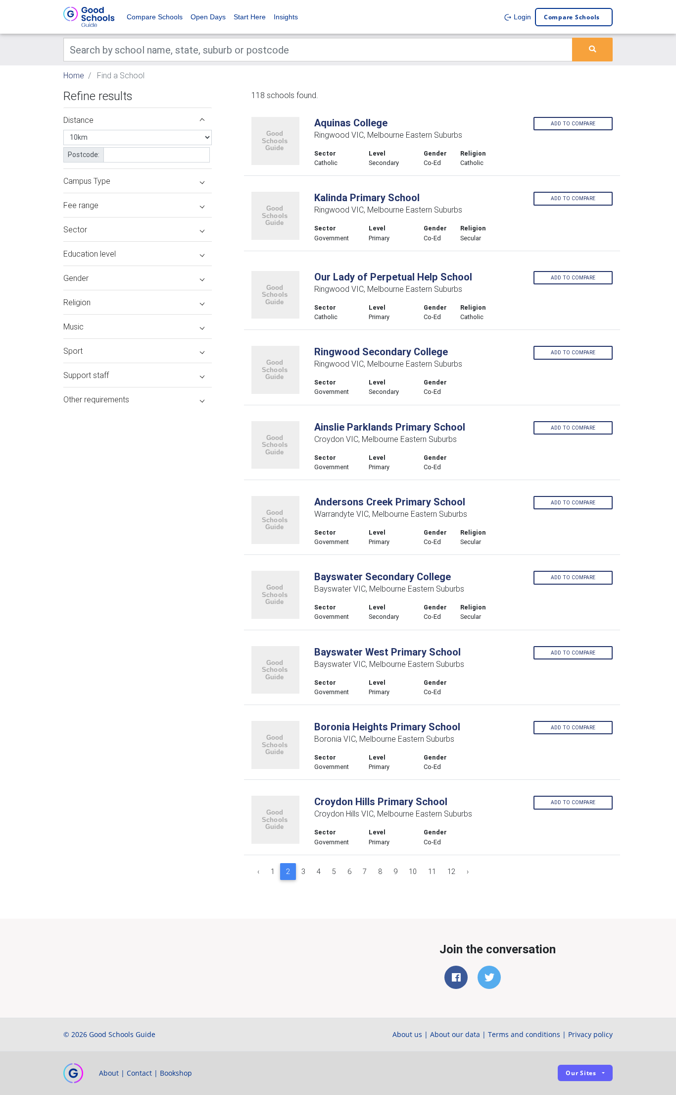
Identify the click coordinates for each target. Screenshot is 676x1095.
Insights (286, 17)
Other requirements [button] (96, 399)
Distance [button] (78, 120)
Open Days (208, 17)
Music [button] (73, 326)
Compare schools (572, 17)
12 (451, 871)
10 (413, 871)
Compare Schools (155, 17)
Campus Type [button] (86, 181)
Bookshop (176, 1073)
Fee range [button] (80, 205)
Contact (139, 1073)
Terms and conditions (524, 1034)
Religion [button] (77, 302)
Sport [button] (73, 351)
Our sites (581, 1073)
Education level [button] (89, 254)
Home (73, 75)
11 (432, 871)
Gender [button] (76, 278)
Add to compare (573, 123)
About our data (455, 1034)
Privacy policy (590, 1034)
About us (407, 1034)
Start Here (250, 17)
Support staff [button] (86, 375)
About (109, 1073)
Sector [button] (75, 229)
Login (521, 17)
